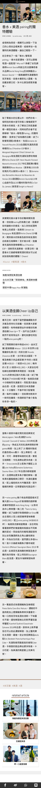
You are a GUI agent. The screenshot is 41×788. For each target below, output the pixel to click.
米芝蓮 (7, 686)
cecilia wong (18, 36)
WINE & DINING (6, 36)
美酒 (15, 686)
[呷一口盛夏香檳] (20, 754)
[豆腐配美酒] (20, 731)
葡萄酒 (16, 262)
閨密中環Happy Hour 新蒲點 (15, 287)
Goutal (7, 262)
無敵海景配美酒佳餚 (12, 275)
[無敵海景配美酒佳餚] (20, 708)
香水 (24, 262)
